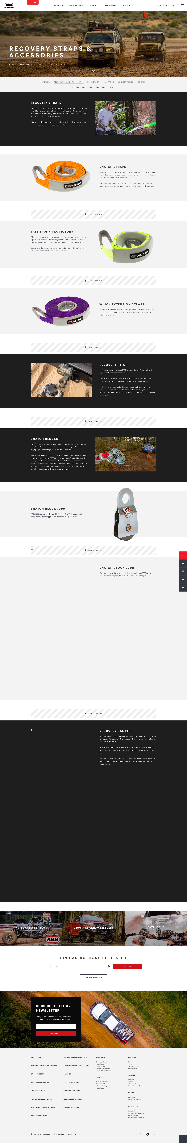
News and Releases (103, 1062)
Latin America (132, 1084)
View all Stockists (93, 977)
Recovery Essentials (106, 87)
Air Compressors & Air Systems (76, 1065)
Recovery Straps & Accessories (69, 82)
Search (127, 966)
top (183, 1139)
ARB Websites (133, 1075)
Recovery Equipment (26, 64)
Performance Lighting (40, 1082)
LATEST (98, 1077)
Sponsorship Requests (136, 1113)
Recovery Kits (94, 82)
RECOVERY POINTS (125, 82)
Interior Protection (39, 1116)
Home (11, 64)
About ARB (132, 1057)
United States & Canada (136, 1086)
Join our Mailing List (103, 1068)
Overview (46, 82)
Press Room (100, 1064)
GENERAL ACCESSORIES (72, 1107)
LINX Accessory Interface (74, 1099)
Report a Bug (72, 1134)
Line (147, 1134)
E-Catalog (94, 5)
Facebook (140, 1134)
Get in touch (133, 1106)
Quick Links (100, 1057)
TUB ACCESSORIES (38, 1090)
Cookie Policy (133, 1068)
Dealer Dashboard (134, 1099)
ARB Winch (109, 82)
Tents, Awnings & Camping (41, 1099)
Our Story (131, 1062)
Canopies (67, 1074)
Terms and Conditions (103, 1070)
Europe (130, 1082)
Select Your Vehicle (165, 5)
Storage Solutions (71, 1082)
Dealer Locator (101, 1066)
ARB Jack (141, 82)
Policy (130, 1064)
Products (58, 5)
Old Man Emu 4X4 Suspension (75, 1057)
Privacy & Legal (133, 1066)
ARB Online (132, 1097)
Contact (126, 5)
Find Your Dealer (76, 5)
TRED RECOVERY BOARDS (81, 87)
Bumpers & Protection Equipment (44, 1065)
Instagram (154, 1134)
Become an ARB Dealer (136, 1117)
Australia (131, 1080)
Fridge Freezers (37, 1074)
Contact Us (131, 1111)
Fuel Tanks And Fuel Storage (43, 1107)
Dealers (131, 1093)
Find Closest (109, 968)
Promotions (110, 5)
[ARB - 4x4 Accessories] (9, 5)
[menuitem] (58, 5)
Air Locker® (36, 1057)
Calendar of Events (102, 1084)
